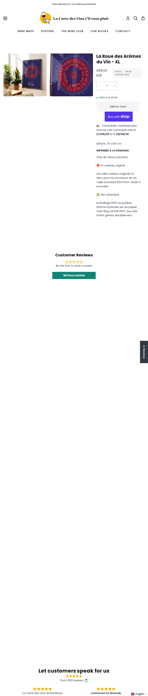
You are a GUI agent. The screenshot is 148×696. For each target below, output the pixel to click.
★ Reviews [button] (144, 352)
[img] (73, 676)
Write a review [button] (74, 275)
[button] (139, 694)
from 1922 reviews (71, 680)
